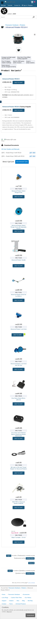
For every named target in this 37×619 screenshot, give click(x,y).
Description (8, 162)
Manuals (3, 5)
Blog (23, 600)
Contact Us (17, 5)
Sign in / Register (28, 5)
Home (3, 594)
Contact (4, 604)
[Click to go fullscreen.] (35, 35)
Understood (30, 615)
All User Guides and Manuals (10, 149)
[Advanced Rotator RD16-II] (18, 50)
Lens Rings (5, 597)
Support (4, 600)
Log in (9, 555)
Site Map (30, 600)
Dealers (11, 600)
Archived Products (21, 604)
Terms (11, 604)
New (18, 600)
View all (31, 563)
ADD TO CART (18, 82)
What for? (9, 611)
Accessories (22, 162)
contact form (30, 558)
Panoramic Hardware (12, 25)
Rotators (22, 25)
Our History (28, 597)
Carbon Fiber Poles (16, 597)
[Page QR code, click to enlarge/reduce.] (10, 2)
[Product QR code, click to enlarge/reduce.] (10, 140)
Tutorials (10, 5)
